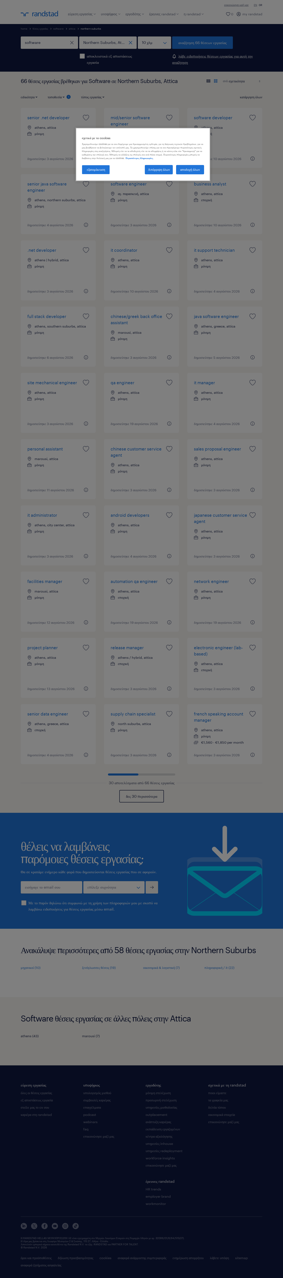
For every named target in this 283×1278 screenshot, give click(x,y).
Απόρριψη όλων (159, 169)
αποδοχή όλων (190, 169)
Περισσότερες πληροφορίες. (140, 158)
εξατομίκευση (96, 169)
